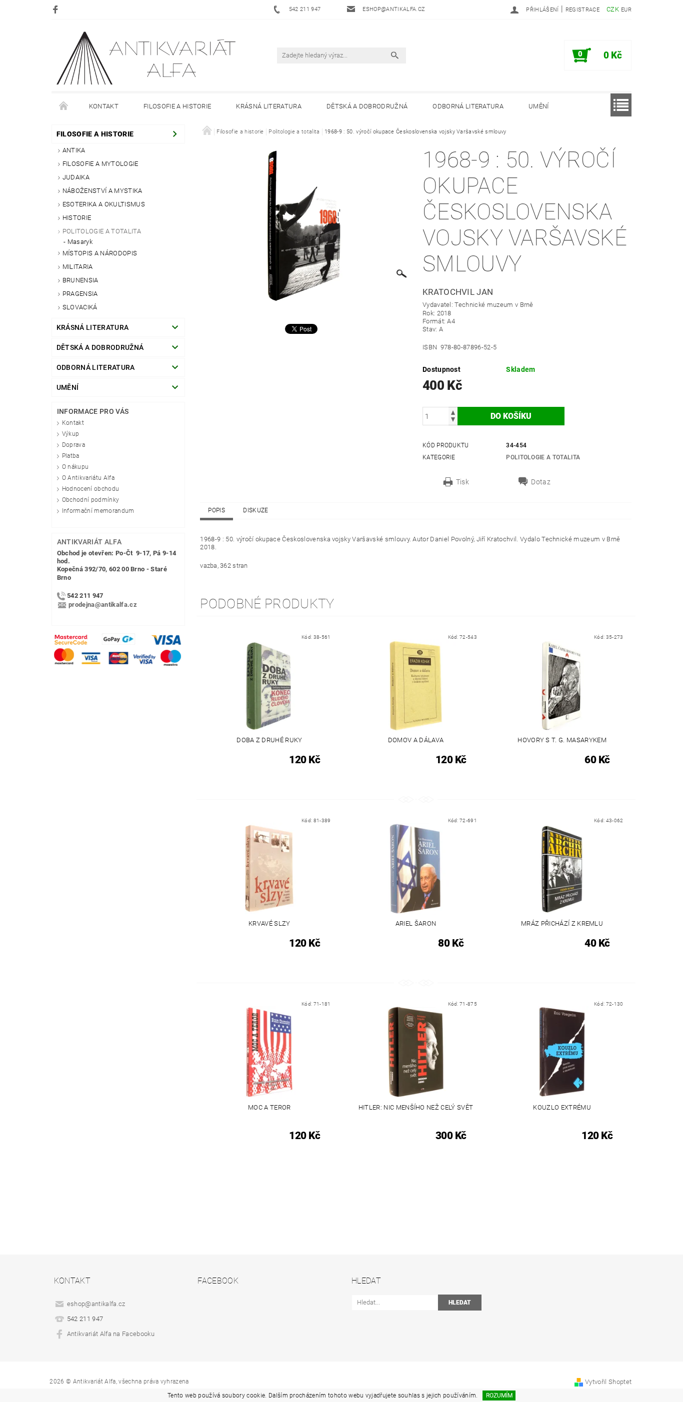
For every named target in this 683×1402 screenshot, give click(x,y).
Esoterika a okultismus (103, 204)
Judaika (76, 177)
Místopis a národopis (99, 253)
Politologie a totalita (101, 231)
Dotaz (540, 482)
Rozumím (499, 1395)
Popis (216, 510)
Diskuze (255, 510)
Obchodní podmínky (90, 499)
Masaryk (80, 241)
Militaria (77, 266)
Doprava (73, 444)
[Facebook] (57, 9)
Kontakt (103, 106)
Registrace (583, 9)
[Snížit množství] (453, 420)
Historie (77, 217)
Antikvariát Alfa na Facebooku (110, 1334)
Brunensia (80, 280)
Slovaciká (80, 307)
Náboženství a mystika (102, 190)
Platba (71, 455)
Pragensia (80, 293)
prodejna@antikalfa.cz (102, 604)
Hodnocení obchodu (90, 488)
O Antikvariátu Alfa (88, 477)
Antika (74, 150)
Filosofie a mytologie (100, 163)
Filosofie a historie (177, 106)
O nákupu (75, 466)
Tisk (462, 482)
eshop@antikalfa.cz (96, 1304)
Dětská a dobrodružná (367, 106)
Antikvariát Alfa (89, 542)
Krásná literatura (268, 106)
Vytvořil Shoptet (608, 1382)
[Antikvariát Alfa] (147, 58)
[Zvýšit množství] (453, 411)
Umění (538, 106)
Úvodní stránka (64, 106)
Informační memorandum (98, 510)
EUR (626, 9)
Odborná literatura (468, 106)
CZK (612, 9)
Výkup (71, 433)
